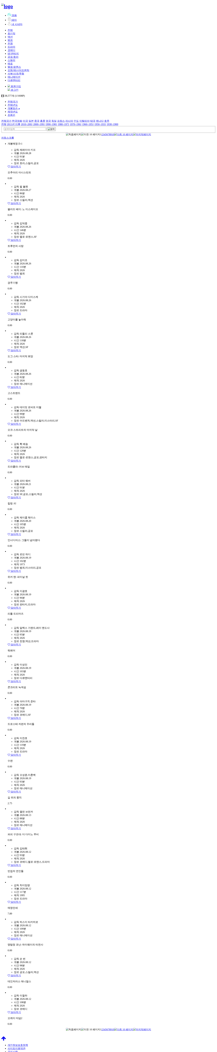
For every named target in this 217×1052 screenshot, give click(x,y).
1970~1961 (75, 124)
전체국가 (13, 101)
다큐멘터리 (14, 80)
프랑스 (61, 121)
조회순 (11, 115)
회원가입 (15, 86)
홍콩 (42, 121)
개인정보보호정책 (18, 1045)
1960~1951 (88, 124)
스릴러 (11, 60)
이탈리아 (84, 121)
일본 (31, 121)
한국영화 (17, 121)
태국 (92, 121)
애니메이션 (14, 77)
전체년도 (13, 105)
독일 (54, 121)
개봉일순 (13, 108)
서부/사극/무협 (16, 73)
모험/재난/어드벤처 (18, 70)
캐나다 (100, 121)
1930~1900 (112, 124)
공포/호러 (13, 57)
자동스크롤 (7, 137)
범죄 (10, 40)
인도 (76, 121)
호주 (106, 121)
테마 (14, 20)
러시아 (69, 121)
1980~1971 (63, 124)
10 (113, 134)
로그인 (14, 90)
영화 (14, 15)
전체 (10, 30)
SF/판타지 (13, 53)
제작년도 (13, 111)
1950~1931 (100, 124)
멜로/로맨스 (14, 67)
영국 (48, 121)
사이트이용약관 (16, 1048)
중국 (36, 121)
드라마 (11, 47)
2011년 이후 (13, 124)
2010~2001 (27, 124)
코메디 (11, 50)
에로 (10, 63)
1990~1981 (51, 124)
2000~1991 (39, 124)
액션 (10, 36)
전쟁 (10, 43)
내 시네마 (17, 24)
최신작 (11, 33)
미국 (25, 121)
